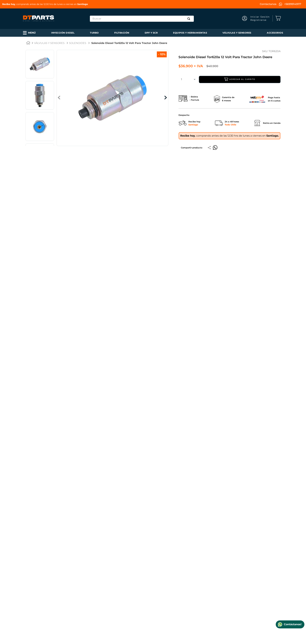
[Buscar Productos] (189, 19)
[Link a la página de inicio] (28, 43)
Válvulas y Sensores (49, 43)
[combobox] (142, 19)
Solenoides (77, 43)
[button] (29, 33)
